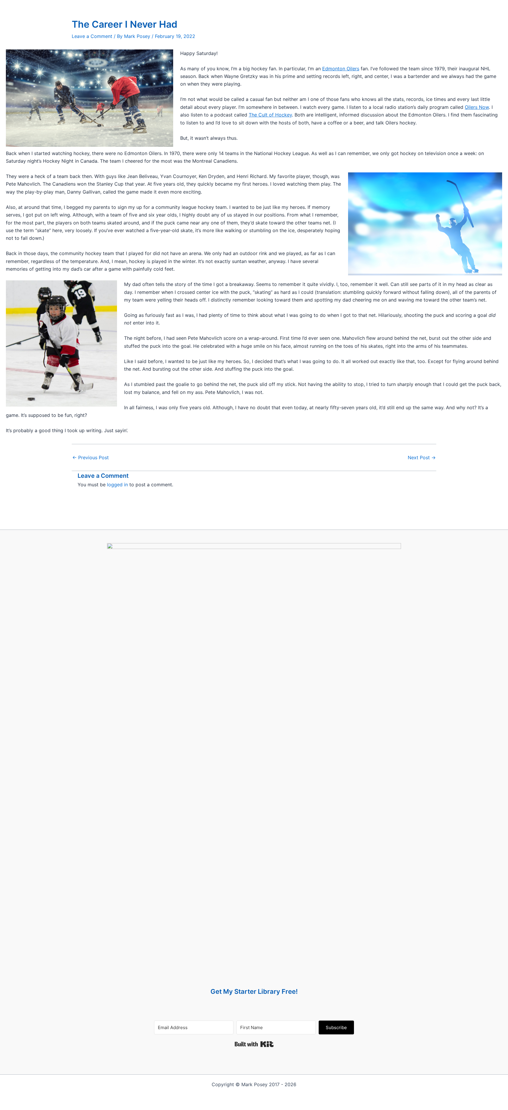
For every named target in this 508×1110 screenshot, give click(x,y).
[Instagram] (320, 5)
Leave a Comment (92, 36)
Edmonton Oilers (340, 68)
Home (191, 6)
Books (210, 6)
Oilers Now (477, 107)
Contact (268, 6)
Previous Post (90, 457)
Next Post (422, 457)
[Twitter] (306, 5)
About (247, 6)
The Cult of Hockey (270, 115)
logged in (117, 484)
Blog (229, 6)
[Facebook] (291, 5)
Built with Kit (254, 1044)
